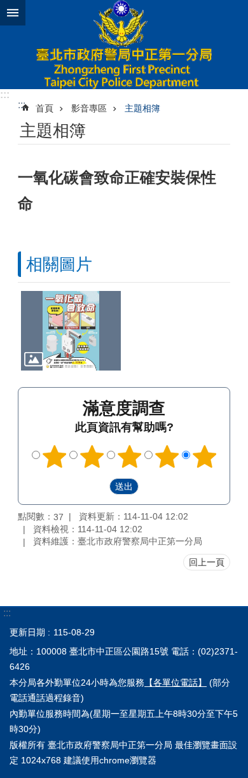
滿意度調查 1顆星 (55, 456)
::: (5, 94)
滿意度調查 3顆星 (130, 456)
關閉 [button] (12, 12)
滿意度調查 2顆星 (92, 456)
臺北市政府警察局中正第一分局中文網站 (124, 44)
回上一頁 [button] (206, 562)
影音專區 (89, 108)
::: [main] (21, 104)
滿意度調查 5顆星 (205, 456)
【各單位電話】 (175, 682)
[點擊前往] (71, 331)
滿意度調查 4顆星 (167, 456)
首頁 (44, 108)
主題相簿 (142, 108)
